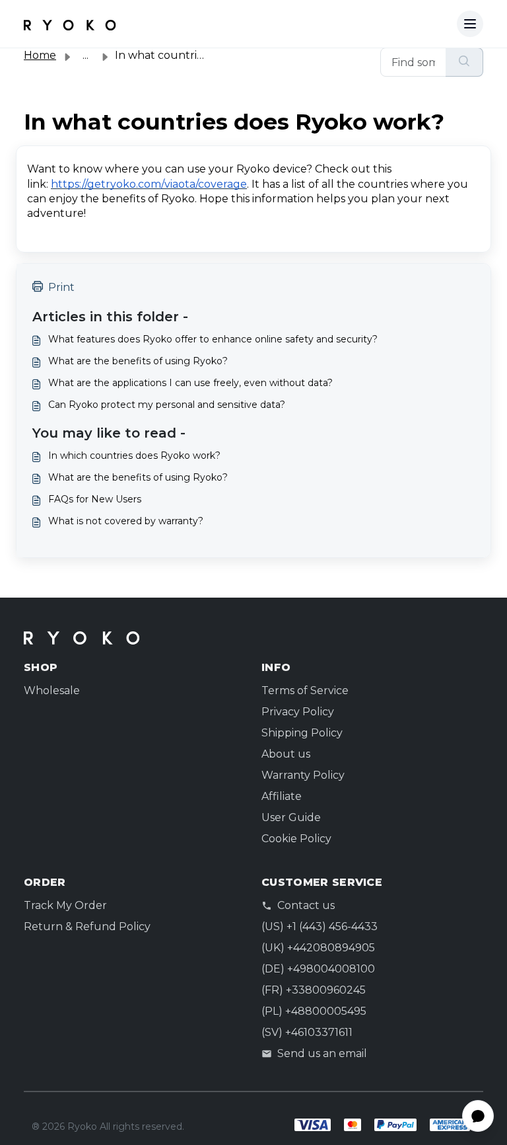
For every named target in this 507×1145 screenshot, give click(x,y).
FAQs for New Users (94, 499)
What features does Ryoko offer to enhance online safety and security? (213, 339)
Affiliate (281, 796)
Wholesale (52, 690)
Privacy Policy (297, 711)
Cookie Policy (296, 838)
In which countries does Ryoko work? (134, 455)
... (85, 55)
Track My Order (65, 905)
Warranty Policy (303, 775)
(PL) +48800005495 (313, 1011)
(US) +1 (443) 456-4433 (319, 926)
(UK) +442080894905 (318, 947)
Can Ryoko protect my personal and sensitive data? (166, 405)
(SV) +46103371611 (307, 1032)
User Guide (291, 817)
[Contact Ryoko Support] (70, 24)
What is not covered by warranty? (125, 521)
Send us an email (322, 1053)
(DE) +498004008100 (318, 969)
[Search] (464, 62)
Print (61, 287)
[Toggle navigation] (470, 24)
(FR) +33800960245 (313, 990)
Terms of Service (305, 690)
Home (40, 55)
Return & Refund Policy (87, 926)
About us (285, 754)
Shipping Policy (302, 733)
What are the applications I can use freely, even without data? (190, 383)
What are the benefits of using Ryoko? (138, 361)
